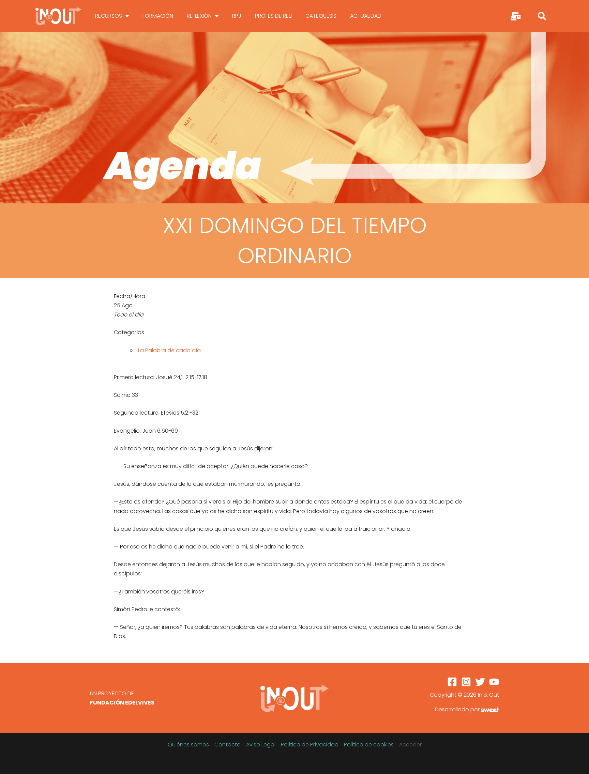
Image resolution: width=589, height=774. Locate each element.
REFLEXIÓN (199, 16)
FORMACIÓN (157, 16)
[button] (542, 16)
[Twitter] (480, 682)
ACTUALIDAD (365, 16)
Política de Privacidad (309, 744)
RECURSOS (108, 16)
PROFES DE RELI (273, 16)
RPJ (236, 16)
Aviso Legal (260, 744)
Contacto (227, 744)
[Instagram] (466, 682)
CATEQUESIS (320, 16)
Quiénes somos (188, 744)
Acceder (410, 744)
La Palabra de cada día (169, 350)
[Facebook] (452, 682)
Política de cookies (369, 744)
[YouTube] (494, 682)
